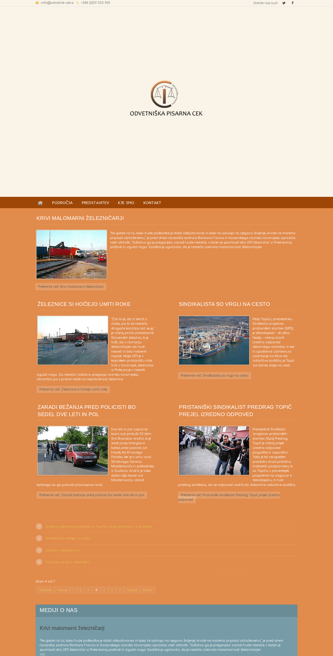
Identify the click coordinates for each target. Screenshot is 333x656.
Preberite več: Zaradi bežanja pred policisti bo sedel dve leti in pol (91, 495)
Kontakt (152, 202)
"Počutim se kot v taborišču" (68, 562)
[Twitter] (283, 3)
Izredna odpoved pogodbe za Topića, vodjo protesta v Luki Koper (99, 526)
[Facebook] (292, 3)
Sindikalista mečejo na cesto (68, 538)
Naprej (132, 590)
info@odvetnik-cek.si (57, 3)
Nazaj (62, 590)
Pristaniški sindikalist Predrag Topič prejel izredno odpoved (235, 410)
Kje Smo (126, 202)
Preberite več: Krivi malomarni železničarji (71, 286)
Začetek (45, 590)
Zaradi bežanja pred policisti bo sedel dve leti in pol (87, 410)
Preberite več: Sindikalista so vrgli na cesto (214, 375)
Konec (147, 590)
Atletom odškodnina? (63, 550)
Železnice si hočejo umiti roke (84, 304)
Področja (62, 202)
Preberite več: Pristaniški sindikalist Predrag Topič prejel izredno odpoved (229, 497)
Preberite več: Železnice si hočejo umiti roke (73, 389)
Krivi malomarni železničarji (80, 218)
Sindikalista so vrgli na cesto (224, 304)
